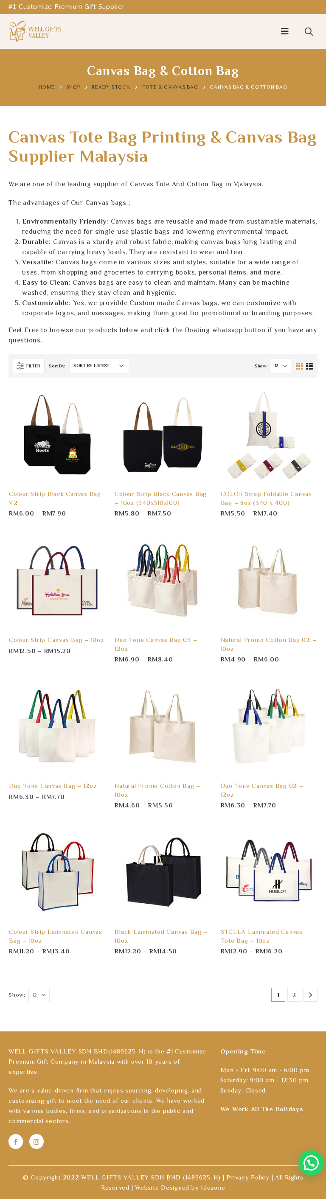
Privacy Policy (248, 1177)
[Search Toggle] (309, 31)
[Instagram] (36, 1141)
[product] (57, 434)
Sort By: (57, 365)
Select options (91, 400)
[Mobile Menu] (285, 31)
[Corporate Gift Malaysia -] (35, 31)
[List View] (309, 365)
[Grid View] (299, 365)
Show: (261, 365)
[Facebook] (15, 1141)
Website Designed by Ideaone (180, 1187)
